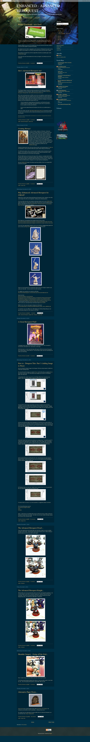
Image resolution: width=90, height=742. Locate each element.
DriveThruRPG (42, 302)
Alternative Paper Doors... (27, 692)
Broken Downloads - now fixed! (30, 24)
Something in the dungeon (63, 86)
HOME (20, 18)
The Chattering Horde (62, 66)
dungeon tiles (31, 314)
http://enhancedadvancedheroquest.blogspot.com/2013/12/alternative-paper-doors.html (35, 221)
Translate (65, 25)
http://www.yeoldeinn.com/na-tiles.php (25, 296)
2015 (59, 36)
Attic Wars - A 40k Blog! (62, 94)
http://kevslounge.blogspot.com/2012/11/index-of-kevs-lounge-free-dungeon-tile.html (34, 300)
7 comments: (33, 313)
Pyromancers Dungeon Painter (24, 507)
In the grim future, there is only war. (65, 62)
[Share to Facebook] (41, 63)
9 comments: (32, 63)
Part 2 (51, 372)
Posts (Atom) (24, 724)
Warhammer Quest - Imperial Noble (64, 91)
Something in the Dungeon (42, 708)
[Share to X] (39, 63)
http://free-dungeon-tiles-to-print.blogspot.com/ (38, 301)
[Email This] (37, 63)
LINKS (44, 18)
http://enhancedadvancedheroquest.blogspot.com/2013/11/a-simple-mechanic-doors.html (35, 222)
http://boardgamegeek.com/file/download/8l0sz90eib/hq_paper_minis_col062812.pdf (34, 306)
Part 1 (36, 372)
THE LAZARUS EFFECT (62, 99)
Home (32, 722)
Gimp (19, 508)
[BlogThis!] (38, 63)
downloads (34, 41)
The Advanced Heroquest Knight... (31, 590)
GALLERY (37, 18)
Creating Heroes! (24, 128)
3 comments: (32, 119)
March (60, 32)
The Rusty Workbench (62, 90)
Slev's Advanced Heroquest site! (30, 70)
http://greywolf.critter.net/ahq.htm (46, 115)
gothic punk (60, 71)
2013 (59, 39)
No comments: (33, 519)
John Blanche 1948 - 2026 (62, 72)
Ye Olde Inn (50, 147)
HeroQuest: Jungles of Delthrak (63, 77)
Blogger (50, 733)
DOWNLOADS (28, 18)
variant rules (31, 121)
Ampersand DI (21, 708)
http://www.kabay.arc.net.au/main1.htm (35, 115)
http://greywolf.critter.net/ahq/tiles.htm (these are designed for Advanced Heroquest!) (34, 297)
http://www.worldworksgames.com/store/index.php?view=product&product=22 (33, 292)
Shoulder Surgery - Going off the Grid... (33, 654)
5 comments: (32, 183)
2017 (59, 30)
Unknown (59, 55)
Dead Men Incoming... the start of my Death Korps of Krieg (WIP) (64, 96)
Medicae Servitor (61, 63)
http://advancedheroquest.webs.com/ (36, 92)
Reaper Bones (28, 226)
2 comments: (32, 355)
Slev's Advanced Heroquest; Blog (64, 104)
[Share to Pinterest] (42, 63)
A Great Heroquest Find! (27, 321)
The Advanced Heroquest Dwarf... (30, 528)
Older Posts (51, 722)
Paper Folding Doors (30, 713)
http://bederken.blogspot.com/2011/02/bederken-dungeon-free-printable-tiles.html (34, 298)
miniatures (35, 314)
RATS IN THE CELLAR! (62, 87)
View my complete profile (61, 57)
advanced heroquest (24, 121)
